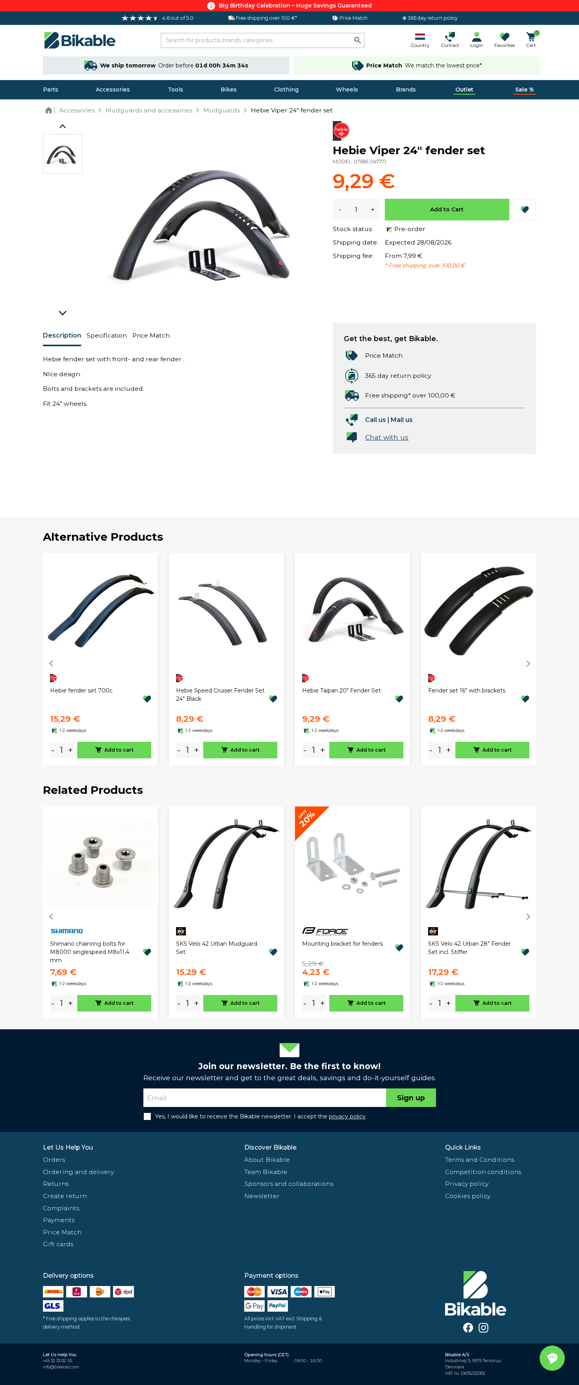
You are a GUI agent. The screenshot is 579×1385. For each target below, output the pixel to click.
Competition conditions (483, 1172)
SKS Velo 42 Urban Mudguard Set (216, 948)
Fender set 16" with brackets (466, 690)
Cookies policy (467, 1196)
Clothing (286, 89)
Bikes (229, 89)
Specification (107, 335)
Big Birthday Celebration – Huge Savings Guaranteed (295, 5)
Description (62, 335)
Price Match (151, 335)
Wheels (347, 89)
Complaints (61, 1208)
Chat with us (386, 437)
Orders (54, 1159)
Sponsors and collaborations (288, 1183)
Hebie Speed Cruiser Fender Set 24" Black (220, 694)
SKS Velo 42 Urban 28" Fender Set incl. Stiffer (469, 948)
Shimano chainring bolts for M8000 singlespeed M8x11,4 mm (89, 952)
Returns (56, 1183)
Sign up (411, 1098)
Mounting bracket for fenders (342, 943)
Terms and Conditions (479, 1159)
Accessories (113, 89)
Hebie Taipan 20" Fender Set (341, 690)
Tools (175, 89)
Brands (406, 89)
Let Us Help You (68, 1147)
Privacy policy (466, 1183)
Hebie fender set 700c (81, 690)
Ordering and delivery (78, 1172)
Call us (375, 420)
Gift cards (58, 1244)
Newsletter (262, 1196)
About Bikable (267, 1159)
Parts (50, 89)
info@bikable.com (61, 1367)
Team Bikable (265, 1172)
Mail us (402, 420)
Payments (58, 1220)
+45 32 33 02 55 (57, 1360)
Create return (65, 1196)
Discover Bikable (270, 1147)
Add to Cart (447, 209)
